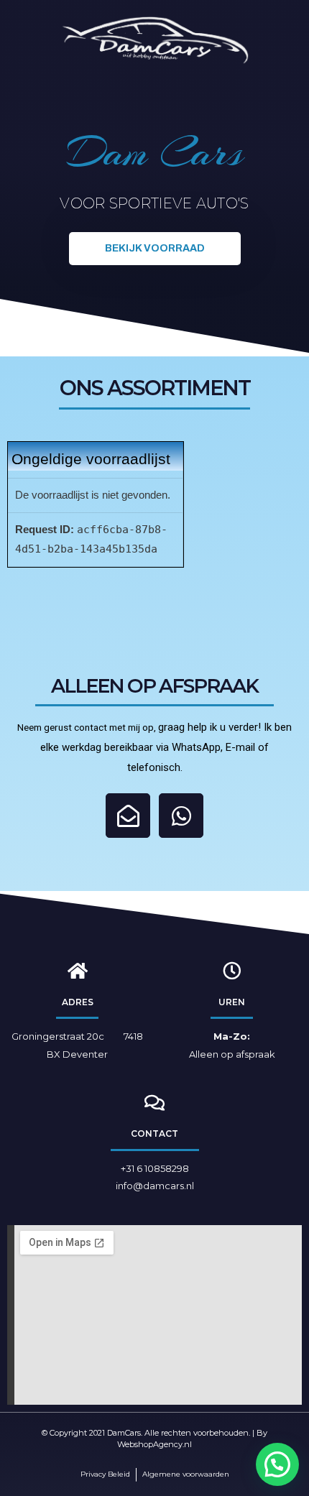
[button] (155, 248)
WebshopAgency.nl (154, 1444)
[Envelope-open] (128, 815)
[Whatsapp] (181, 815)
